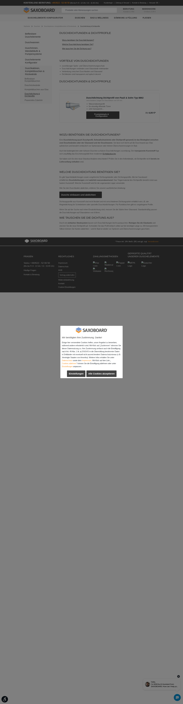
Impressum (86, 360)
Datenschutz (67, 360)
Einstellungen (67, 366)
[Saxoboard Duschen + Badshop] (91, 330)
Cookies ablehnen (69, 363)
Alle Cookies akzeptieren (101, 373)
